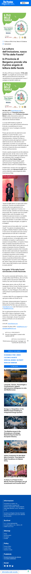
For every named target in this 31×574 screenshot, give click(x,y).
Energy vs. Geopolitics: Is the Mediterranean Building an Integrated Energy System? (14, 410)
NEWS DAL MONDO (10, 360)
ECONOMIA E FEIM (10, 355)
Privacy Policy (7, 546)
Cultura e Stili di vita (10, 41)
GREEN (18, 355)
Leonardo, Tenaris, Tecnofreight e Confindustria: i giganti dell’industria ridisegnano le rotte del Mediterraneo (15, 387)
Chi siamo (6, 537)
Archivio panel (7, 535)
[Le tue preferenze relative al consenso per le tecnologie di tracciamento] (28, 571)
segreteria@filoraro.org (9, 328)
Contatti (6, 538)
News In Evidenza (22, 41)
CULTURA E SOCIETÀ (10, 357)
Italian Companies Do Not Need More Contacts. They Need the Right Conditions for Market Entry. (14, 458)
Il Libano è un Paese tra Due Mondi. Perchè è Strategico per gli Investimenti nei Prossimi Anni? (15, 481)
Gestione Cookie (8, 549)
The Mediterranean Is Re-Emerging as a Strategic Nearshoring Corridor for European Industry (12, 434)
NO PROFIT (20, 360)
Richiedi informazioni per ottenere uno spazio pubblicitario (12, 557)
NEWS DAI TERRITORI (10, 362)
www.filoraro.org (16, 110)
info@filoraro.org (8, 308)
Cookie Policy (7, 548)
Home (5, 533)
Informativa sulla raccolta (10, 572)
